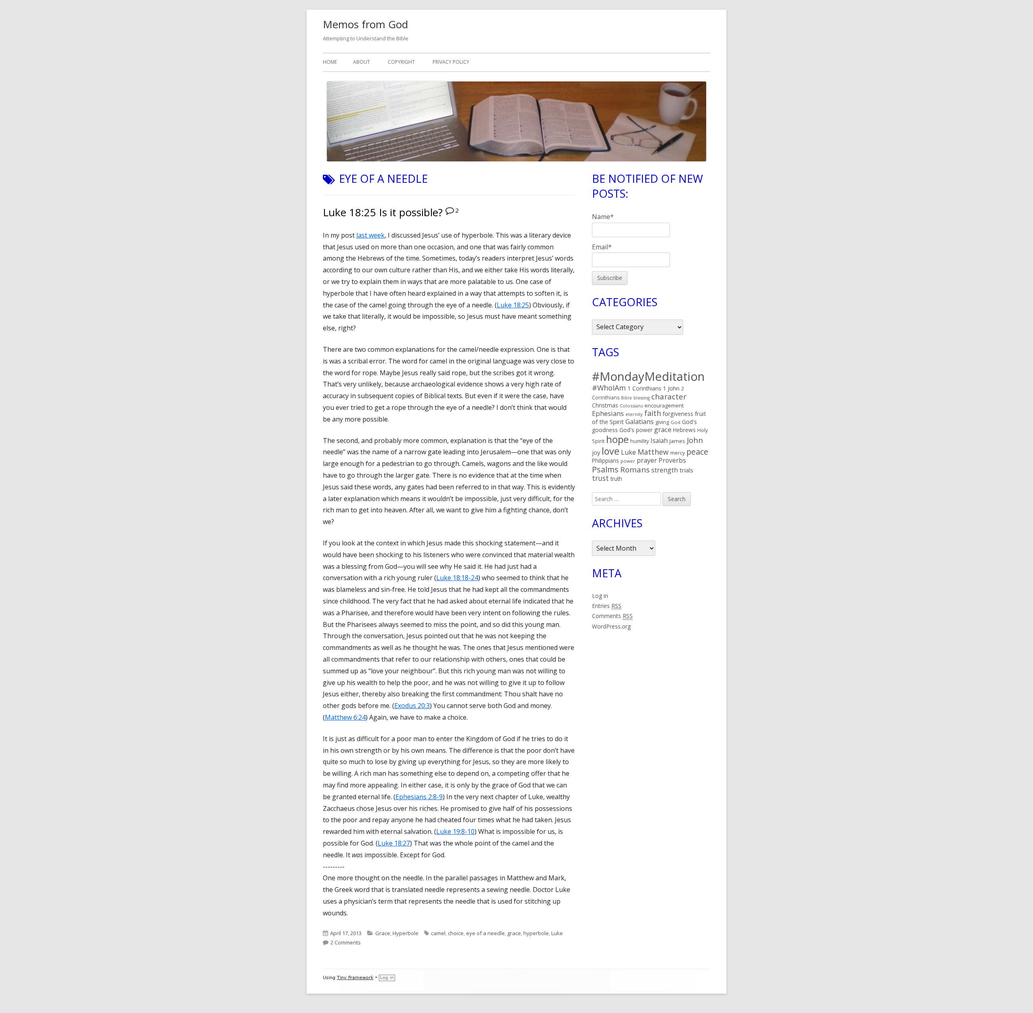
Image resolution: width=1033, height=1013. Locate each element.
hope (617, 439)
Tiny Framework (355, 977)
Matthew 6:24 (345, 717)
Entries (606, 606)
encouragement (664, 405)
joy (596, 452)
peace (697, 451)
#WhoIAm (609, 388)
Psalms (605, 469)
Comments (612, 616)
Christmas (605, 405)
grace (514, 933)
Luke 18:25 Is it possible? (383, 212)
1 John (671, 388)
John (695, 440)
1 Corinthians (644, 388)
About (361, 61)
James (677, 441)
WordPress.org (611, 626)
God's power (635, 430)
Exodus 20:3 (412, 705)
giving (662, 422)
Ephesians (608, 413)
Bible (626, 398)
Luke (557, 933)
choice (456, 933)
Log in (600, 595)
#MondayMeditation (648, 376)
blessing (642, 398)
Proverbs (672, 460)
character (668, 396)
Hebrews (684, 430)
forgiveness (678, 414)
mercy (677, 452)
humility (639, 441)
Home (330, 61)
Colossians (631, 406)
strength (664, 470)
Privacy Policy (451, 61)
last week (370, 235)
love (610, 451)
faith (652, 413)
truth (616, 478)
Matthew (653, 452)
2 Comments (345, 942)
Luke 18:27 (394, 843)
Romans (635, 469)
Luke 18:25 (513, 305)
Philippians (605, 460)
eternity (634, 414)
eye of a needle (485, 933)
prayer (647, 460)
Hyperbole (405, 933)
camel (438, 933)
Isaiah (659, 440)
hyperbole (536, 933)
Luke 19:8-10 (455, 831)
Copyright (401, 61)
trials (686, 470)
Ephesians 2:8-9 (419, 796)
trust (600, 478)
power (628, 461)
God (675, 422)
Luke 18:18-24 (457, 577)
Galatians (639, 421)
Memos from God (365, 24)
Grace (382, 933)
